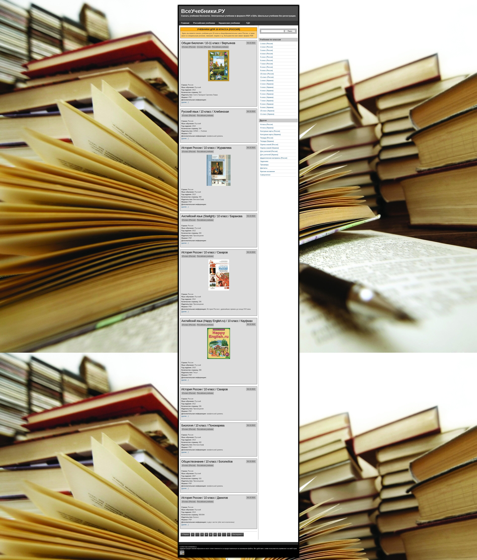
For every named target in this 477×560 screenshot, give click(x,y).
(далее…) (185, 102)
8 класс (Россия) (266, 67)
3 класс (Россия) (266, 50)
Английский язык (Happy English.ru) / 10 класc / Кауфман (216, 320)
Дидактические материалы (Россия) (273, 158)
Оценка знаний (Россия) (269, 145)
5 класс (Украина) (266, 94)
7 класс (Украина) (266, 101)
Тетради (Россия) (266, 138)
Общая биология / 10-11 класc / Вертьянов (208, 43)
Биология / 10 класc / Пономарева (202, 425)
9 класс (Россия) (266, 70)
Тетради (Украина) (267, 141)
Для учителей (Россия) (269, 151)
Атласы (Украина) (266, 128)
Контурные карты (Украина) (270, 134)
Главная (185, 23)
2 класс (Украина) (266, 84)
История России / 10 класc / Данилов (204, 497)
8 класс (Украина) (266, 104)
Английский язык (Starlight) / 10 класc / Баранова (211, 216)
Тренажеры (264, 165)
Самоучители (265, 175)
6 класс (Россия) (266, 60)
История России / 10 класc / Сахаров (204, 252)
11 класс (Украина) (267, 114)
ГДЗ (248, 23)
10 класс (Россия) (188, 47)
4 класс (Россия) (266, 54)
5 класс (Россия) (266, 57)
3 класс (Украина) (266, 87)
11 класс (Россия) (203, 47)
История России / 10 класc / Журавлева (206, 147)
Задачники (264, 161)
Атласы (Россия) (266, 124)
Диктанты (263, 168)
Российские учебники (204, 23)
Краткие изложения (267, 171)
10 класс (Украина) (267, 111)
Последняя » (237, 535)
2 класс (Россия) (266, 47)
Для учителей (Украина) (269, 155)
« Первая (185, 535)
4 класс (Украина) (266, 91)
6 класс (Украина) (266, 97)
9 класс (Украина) (266, 107)
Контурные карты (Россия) (270, 131)
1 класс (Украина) (266, 80)
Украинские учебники (229, 23)
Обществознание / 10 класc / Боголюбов (207, 461)
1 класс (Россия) (266, 44)
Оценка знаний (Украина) (269, 148)
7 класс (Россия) (266, 64)
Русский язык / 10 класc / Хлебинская (205, 111)
